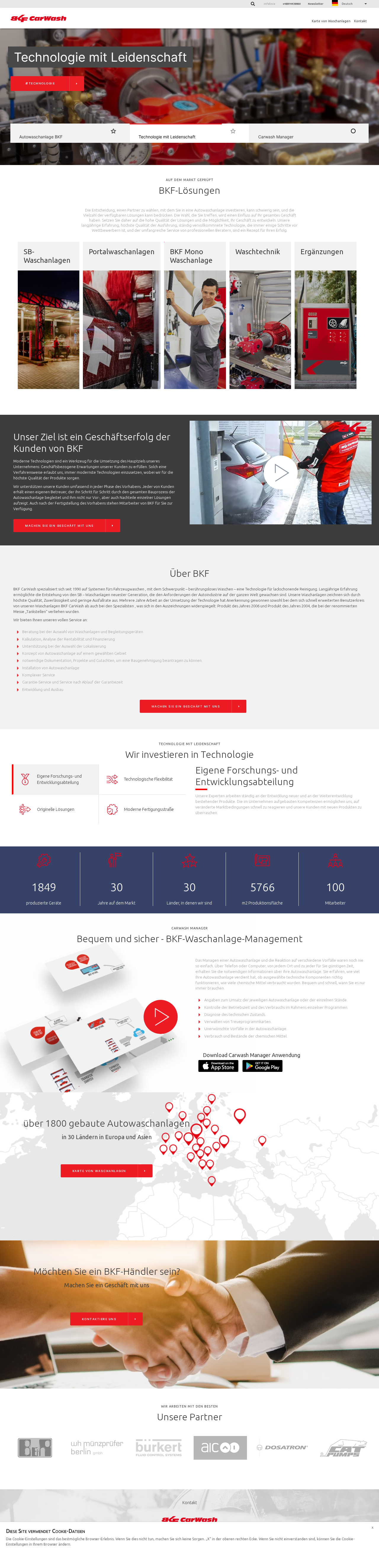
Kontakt (360, 21)
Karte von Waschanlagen (331, 21)
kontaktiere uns (99, 1319)
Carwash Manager (44, 83)
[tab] (55, 779)
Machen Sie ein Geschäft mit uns (59, 525)
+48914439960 (292, 3)
